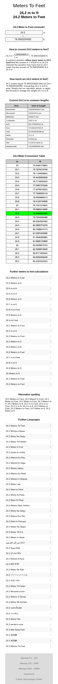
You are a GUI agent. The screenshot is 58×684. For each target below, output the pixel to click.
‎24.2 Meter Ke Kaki (15, 569)
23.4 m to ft (11, 288)
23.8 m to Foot (13, 309)
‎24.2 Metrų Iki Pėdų (15, 495)
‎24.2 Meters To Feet (15, 426)
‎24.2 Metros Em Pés (15, 516)
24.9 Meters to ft (13, 368)
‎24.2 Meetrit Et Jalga (15, 463)
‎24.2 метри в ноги (14, 624)
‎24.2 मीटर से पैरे (12, 564)
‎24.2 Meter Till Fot (14, 532)
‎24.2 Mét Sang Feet (15, 629)
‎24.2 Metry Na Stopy (15, 436)
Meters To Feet (29, 5)
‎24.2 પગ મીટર (12, 613)
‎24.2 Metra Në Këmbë (16, 602)
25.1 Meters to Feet (15, 379)
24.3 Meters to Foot (15, 336)
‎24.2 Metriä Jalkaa (14, 468)
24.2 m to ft (11, 331)
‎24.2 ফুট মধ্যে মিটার (13, 553)
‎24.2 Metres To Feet (15, 646)
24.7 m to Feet (13, 357)
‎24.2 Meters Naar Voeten (18, 505)
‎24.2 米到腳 (11, 640)
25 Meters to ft (13, 373)
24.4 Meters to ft (13, 341)
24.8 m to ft (11, 363)
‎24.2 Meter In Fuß (14, 447)
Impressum (29, 674)
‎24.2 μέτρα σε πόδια (15, 452)
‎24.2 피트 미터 (13, 580)
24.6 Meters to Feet (15, 352)
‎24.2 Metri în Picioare (16, 521)
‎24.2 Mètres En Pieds (16, 473)
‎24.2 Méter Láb (13, 484)
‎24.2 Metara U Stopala (16, 479)
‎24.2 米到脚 (11, 635)
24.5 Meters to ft (13, 347)
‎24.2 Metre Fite (13, 619)
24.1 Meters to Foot (15, 325)
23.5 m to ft (11, 294)
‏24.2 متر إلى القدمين (15, 543)
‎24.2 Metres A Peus (15, 559)
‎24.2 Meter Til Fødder (16, 441)
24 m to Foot (12, 320)
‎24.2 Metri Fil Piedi (14, 500)
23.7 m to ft (11, 304)
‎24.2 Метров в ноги (15, 591)
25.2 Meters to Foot (15, 384)
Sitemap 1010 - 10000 (29, 668)
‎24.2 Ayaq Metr (13, 548)
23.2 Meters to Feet (15, 278)
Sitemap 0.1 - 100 (29, 658)
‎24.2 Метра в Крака (15, 431)
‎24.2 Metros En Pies (15, 457)
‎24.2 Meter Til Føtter (15, 586)
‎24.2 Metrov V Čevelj (16, 597)
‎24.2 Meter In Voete (15, 537)
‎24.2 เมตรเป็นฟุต (14, 608)
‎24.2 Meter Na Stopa (16, 527)
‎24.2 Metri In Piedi (14, 489)
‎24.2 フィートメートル (16, 575)
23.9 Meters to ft (13, 315)
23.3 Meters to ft (13, 283)
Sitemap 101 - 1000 (29, 663)
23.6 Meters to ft (13, 299)
